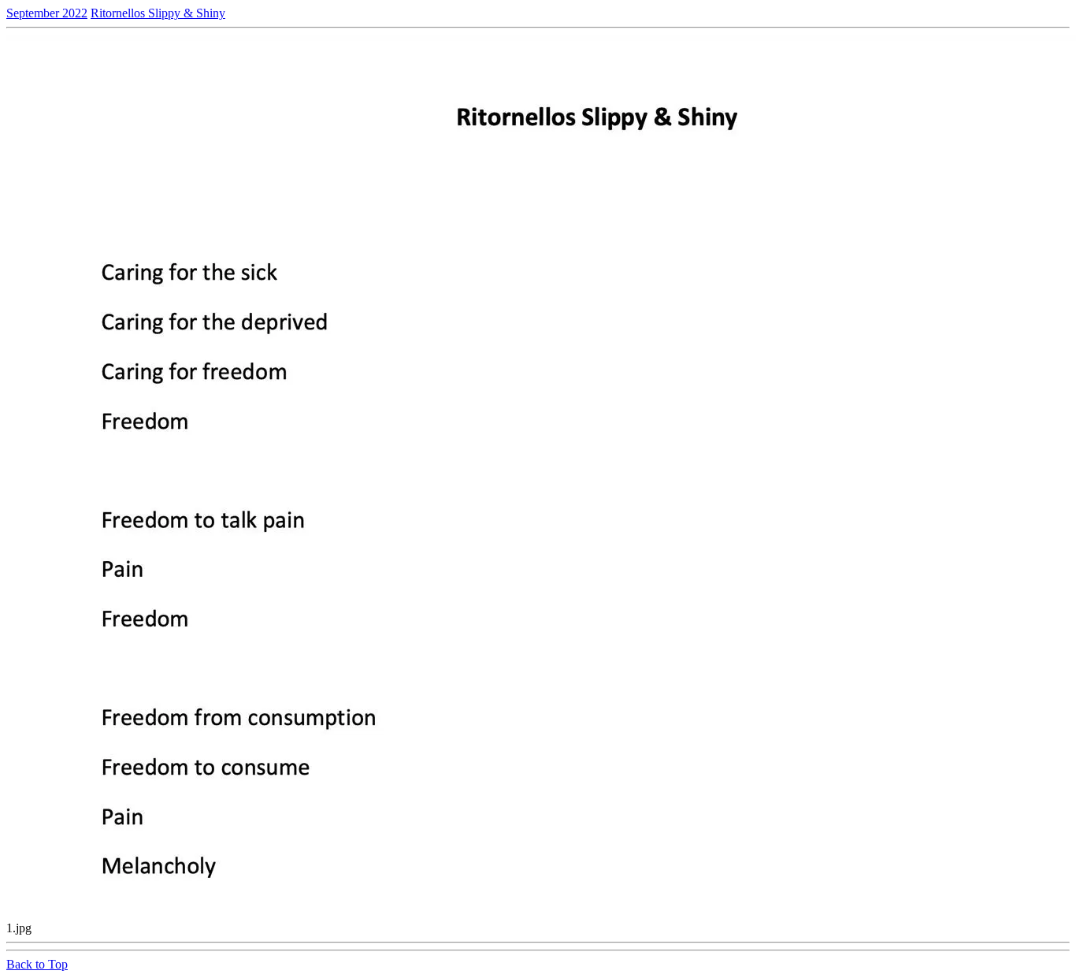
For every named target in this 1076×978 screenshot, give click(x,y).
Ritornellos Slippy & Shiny (158, 13)
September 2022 (46, 13)
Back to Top (37, 964)
